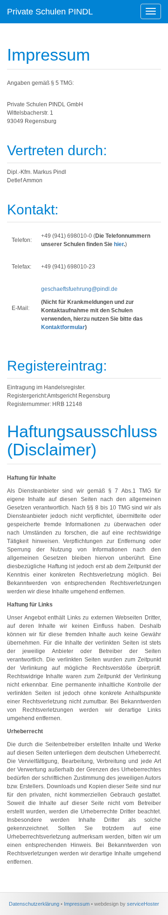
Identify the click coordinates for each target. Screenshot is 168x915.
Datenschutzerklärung (34, 904)
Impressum (77, 904)
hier (119, 244)
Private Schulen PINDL (50, 11)
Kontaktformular (63, 327)
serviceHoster (143, 904)
